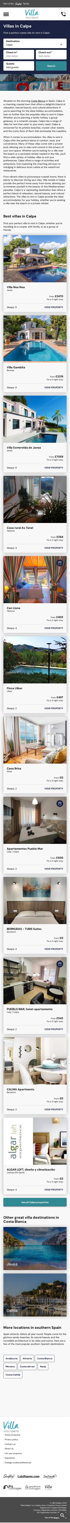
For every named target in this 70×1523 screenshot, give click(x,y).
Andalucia (12, 1358)
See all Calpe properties (35, 1202)
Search (51, 65)
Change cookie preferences (18, 1462)
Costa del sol (27, 1366)
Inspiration (10, 1458)
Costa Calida (13, 1374)
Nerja (43, 1366)
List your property (13, 1453)
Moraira (10, 1366)
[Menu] (6, 14)
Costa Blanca (38, 100)
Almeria (27, 1358)
